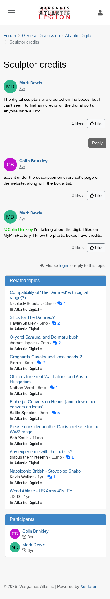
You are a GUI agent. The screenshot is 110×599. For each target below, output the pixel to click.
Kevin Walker (22, 476)
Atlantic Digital (26, 309)
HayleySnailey (23, 323)
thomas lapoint (24, 342)
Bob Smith (20, 437)
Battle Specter (23, 412)
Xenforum (89, 586)
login (63, 265)
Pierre (16, 362)
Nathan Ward (22, 387)
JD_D (15, 496)
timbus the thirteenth (29, 457)
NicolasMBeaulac (26, 303)
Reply (97, 142)
